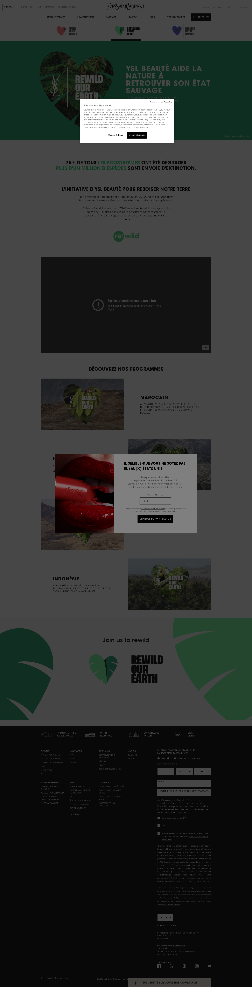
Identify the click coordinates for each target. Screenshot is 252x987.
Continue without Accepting (161, 102)
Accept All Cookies (137, 135)
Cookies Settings (115, 135)
